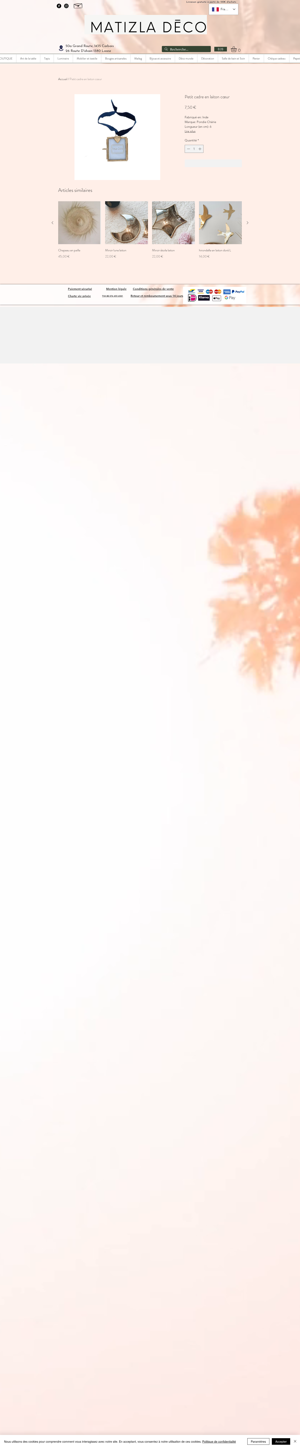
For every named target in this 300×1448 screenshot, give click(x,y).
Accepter (281, 1441)
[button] (237, 49)
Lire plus (190, 131)
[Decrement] (188, 149)
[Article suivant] (247, 222)
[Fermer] (295, 1441)
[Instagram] (66, 6)
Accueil (62, 79)
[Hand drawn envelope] (78, 5)
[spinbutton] (194, 149)
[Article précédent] (52, 222)
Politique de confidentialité (219, 1441)
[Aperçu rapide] (79, 222)
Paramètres (258, 1441)
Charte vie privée (79, 296)
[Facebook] (59, 6)
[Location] (61, 48)
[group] (150, 230)
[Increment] (200, 149)
